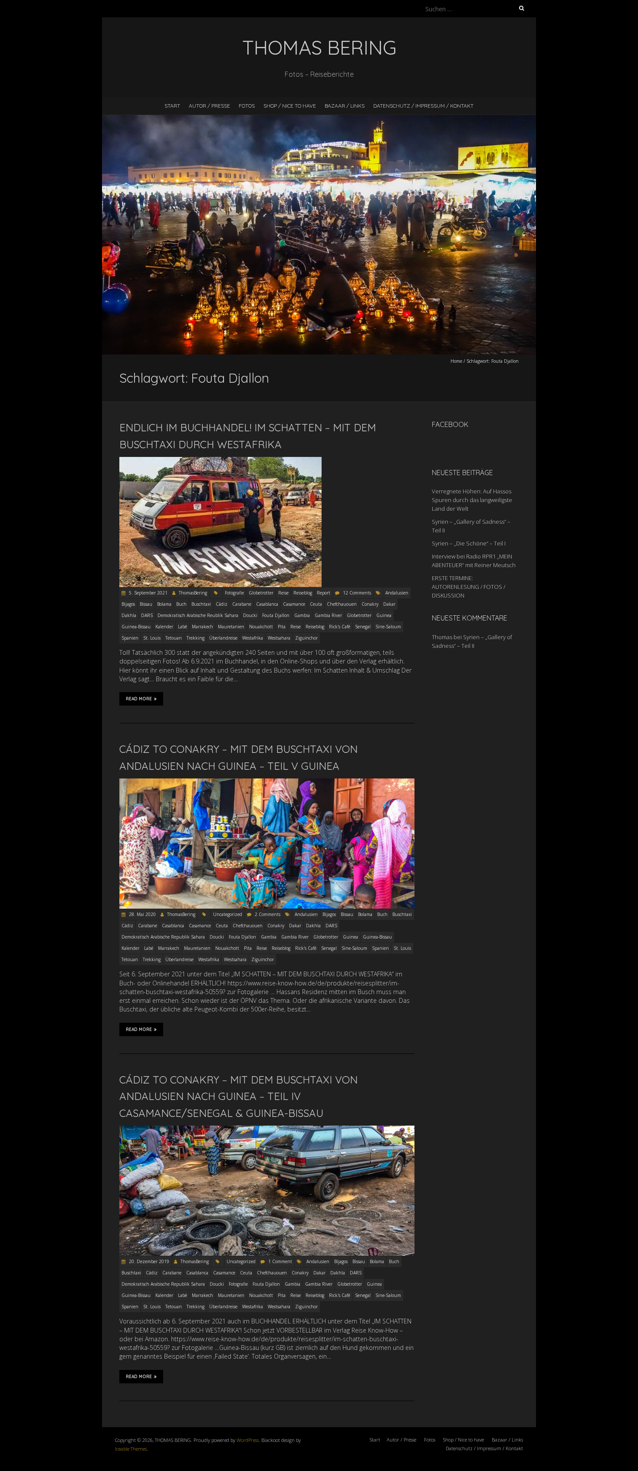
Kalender (164, 627)
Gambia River (328, 615)
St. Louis (152, 638)
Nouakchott (261, 627)
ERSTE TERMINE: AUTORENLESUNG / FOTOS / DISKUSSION (468, 586)
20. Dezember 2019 (148, 1261)
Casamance (294, 604)
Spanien (130, 638)
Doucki (250, 615)
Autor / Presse (209, 105)
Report (323, 593)
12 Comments (357, 593)
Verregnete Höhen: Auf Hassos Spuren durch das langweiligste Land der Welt (472, 499)
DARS (147, 615)
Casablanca (267, 604)
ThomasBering (193, 593)
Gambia (302, 615)
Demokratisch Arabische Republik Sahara (163, 937)
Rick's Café (339, 627)
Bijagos (128, 604)
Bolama (164, 604)
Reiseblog (302, 593)
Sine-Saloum (388, 627)
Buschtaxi (201, 604)
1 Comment (280, 1261)
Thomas (442, 637)
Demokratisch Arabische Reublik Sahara (198, 615)
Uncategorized (227, 914)
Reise (283, 593)
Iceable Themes (131, 1448)
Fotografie (234, 593)
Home (456, 361)
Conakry (370, 604)
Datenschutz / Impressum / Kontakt (423, 105)
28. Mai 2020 (142, 914)
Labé (182, 627)
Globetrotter (261, 593)
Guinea (383, 615)
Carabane (241, 604)
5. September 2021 (148, 593)
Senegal (363, 627)
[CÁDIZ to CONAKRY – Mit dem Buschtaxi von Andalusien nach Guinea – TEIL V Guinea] (266, 782)
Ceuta (316, 604)
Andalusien (396, 593)
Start (172, 105)
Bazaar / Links (345, 105)
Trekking (195, 638)
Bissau (146, 604)
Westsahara (279, 638)
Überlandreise (223, 638)
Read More (139, 699)
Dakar (389, 604)
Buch (181, 604)
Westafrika (252, 638)
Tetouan (173, 638)
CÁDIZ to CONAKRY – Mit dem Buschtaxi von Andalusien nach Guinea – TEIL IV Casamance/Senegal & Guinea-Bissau (238, 1096)
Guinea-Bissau (136, 627)
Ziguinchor (306, 638)
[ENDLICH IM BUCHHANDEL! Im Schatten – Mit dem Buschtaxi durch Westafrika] (220, 461)
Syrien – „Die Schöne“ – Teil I (469, 543)
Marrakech (202, 627)
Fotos (247, 105)
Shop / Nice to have (289, 105)
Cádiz (221, 604)
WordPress (248, 1440)
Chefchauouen (342, 604)
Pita (282, 627)
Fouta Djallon (275, 615)
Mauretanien (231, 627)
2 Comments (267, 914)
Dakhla (129, 615)
